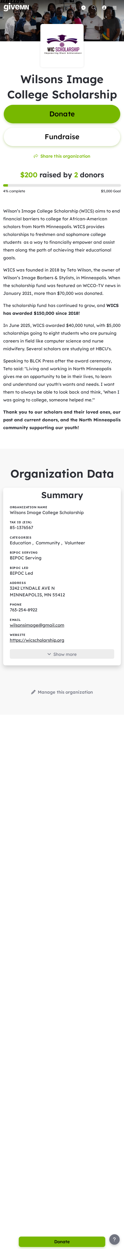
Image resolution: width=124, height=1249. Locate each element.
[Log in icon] (104, 7)
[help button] (114, 1239)
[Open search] (94, 7)
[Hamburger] (114, 7)
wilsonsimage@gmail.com (37, 625)
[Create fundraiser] (83, 7)
